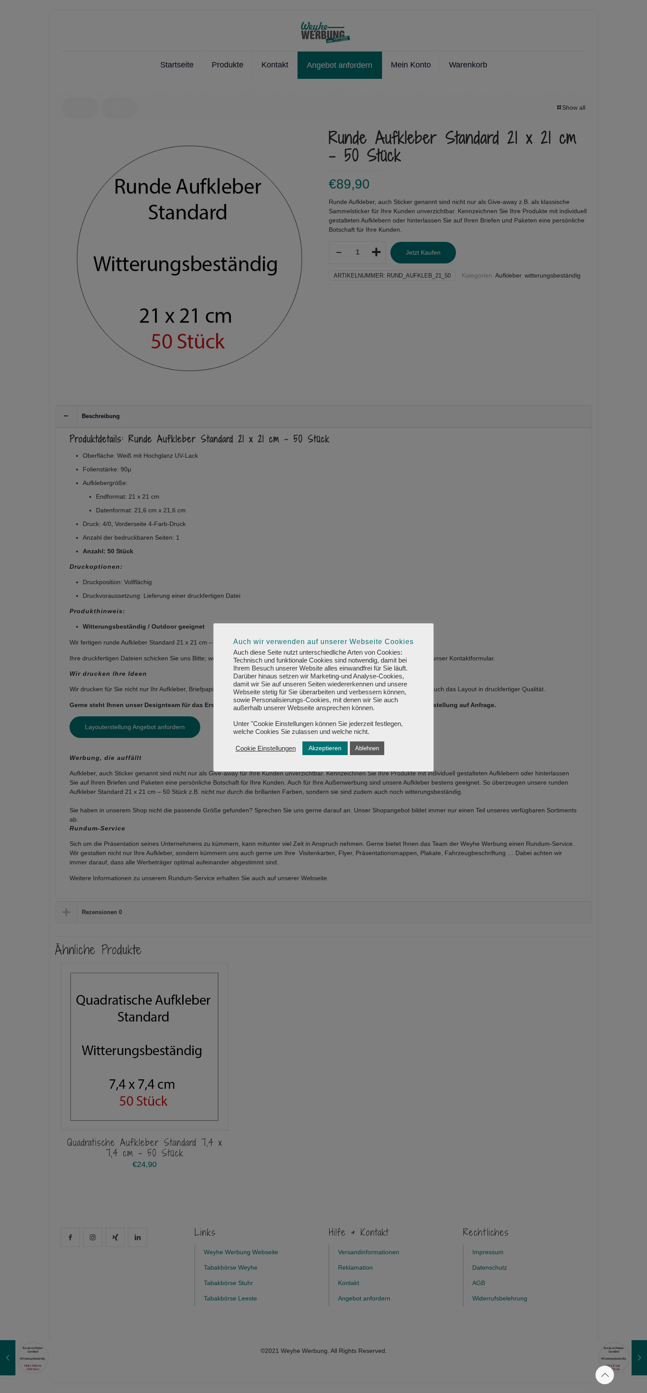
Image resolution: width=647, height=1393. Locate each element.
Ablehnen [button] (367, 748)
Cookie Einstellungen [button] (265, 748)
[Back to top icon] (605, 1375)
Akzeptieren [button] (325, 748)
